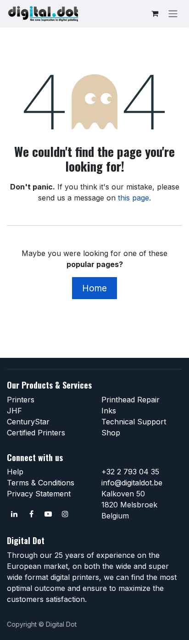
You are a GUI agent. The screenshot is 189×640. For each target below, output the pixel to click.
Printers (20, 399)
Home (94, 288)
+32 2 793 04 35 (130, 471)
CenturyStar (28, 421)
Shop (110, 432)
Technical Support (133, 421)
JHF (14, 410)
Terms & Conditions (40, 482)
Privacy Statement (39, 493)
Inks (108, 410)
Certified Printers (36, 432)
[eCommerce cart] (154, 13)
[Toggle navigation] (173, 13)
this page (133, 197)
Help (15, 471)
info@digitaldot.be (131, 482)
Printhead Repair (130, 399)
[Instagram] (65, 513)
